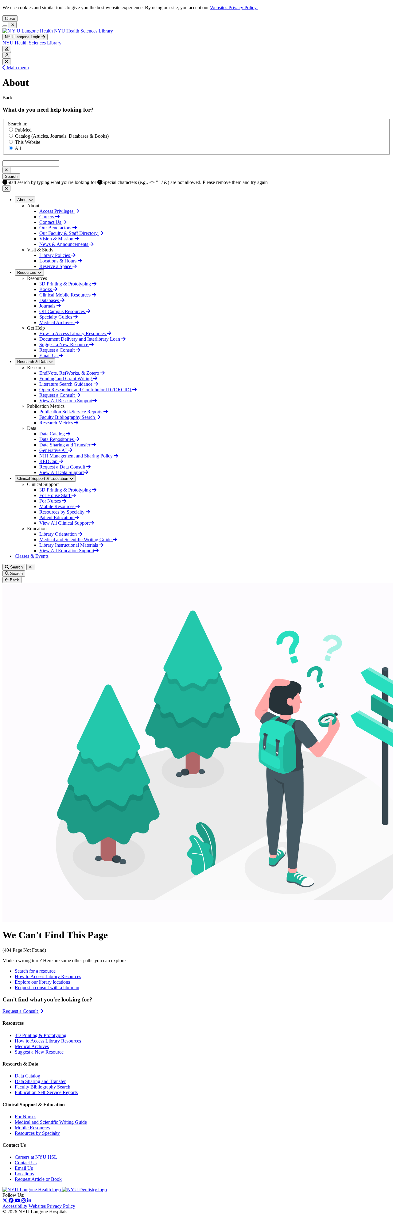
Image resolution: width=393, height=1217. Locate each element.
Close (10, 18)
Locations (24, 1173)
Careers (47, 216)
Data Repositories (57, 439)
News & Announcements (64, 244)
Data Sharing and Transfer (65, 444)
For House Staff (55, 495)
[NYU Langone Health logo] (32, 1189)
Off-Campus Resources (62, 311)
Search (11, 176)
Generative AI (53, 450)
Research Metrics (56, 422)
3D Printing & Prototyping (65, 283)
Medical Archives (57, 322)
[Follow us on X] (5, 1200)
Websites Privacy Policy (52, 1206)
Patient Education (57, 517)
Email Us (49, 355)
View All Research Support (65, 400)
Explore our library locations (42, 982)
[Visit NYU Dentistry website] (84, 1189)
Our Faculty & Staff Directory (69, 233)
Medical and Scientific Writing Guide (76, 539)
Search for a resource (35, 971)
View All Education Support (66, 550)
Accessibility (14, 1206)
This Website (27, 142)
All (18, 148)
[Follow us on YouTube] (18, 1200)
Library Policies (55, 255)
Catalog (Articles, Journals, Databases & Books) (62, 136)
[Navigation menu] (4, 26)
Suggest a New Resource (64, 344)
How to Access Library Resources (73, 333)
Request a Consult (57, 350)
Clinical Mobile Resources (65, 294)
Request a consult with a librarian (47, 987)
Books (46, 289)
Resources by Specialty (62, 512)
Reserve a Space (55, 266)
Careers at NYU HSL (36, 1157)
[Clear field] (6, 170)
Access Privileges (57, 211)
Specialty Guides (56, 317)
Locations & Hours (58, 260)
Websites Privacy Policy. (234, 7)
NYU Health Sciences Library (83, 30)
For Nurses (50, 500)
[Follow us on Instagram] (24, 1200)
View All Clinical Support (64, 523)
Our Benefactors (55, 227)
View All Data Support (61, 472)
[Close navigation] (13, 25)
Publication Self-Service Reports (71, 411)
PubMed (23, 129)
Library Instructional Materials (69, 545)
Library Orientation (58, 534)
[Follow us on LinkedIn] (29, 1200)
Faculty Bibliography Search (67, 417)
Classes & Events (32, 556)
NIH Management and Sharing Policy (76, 455)
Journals (47, 305)
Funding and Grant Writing (66, 378)
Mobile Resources (57, 506)
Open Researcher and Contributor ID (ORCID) (85, 389)
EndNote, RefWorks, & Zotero (69, 373)
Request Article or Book (38, 1179)
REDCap (49, 461)
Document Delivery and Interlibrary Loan (80, 339)
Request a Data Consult (62, 466)
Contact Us (50, 222)
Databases (49, 300)
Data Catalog (52, 433)
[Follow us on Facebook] (12, 1200)
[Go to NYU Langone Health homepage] (28, 30)
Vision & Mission (57, 238)
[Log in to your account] (6, 49)
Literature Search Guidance (66, 384)
